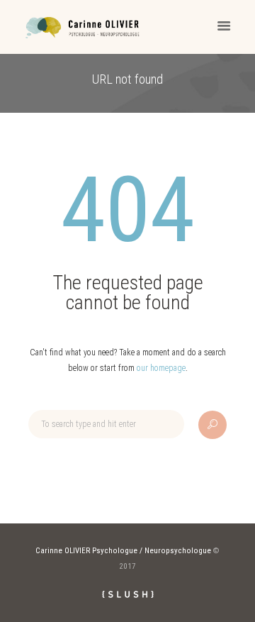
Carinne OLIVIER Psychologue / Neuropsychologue (123, 550)
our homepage (161, 368)
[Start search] (212, 425)
